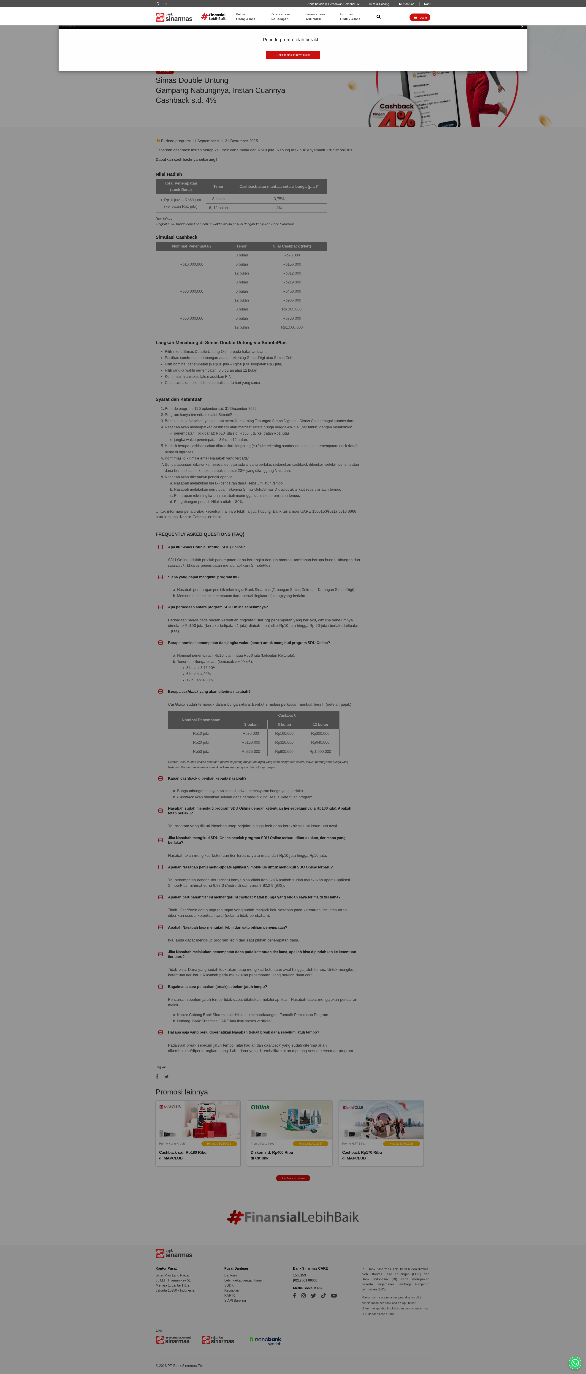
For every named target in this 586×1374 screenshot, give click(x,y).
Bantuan (406, 4)
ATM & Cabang (379, 4)
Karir (426, 4)
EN (165, 4)
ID (157, 4)
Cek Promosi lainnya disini (293, 55)
